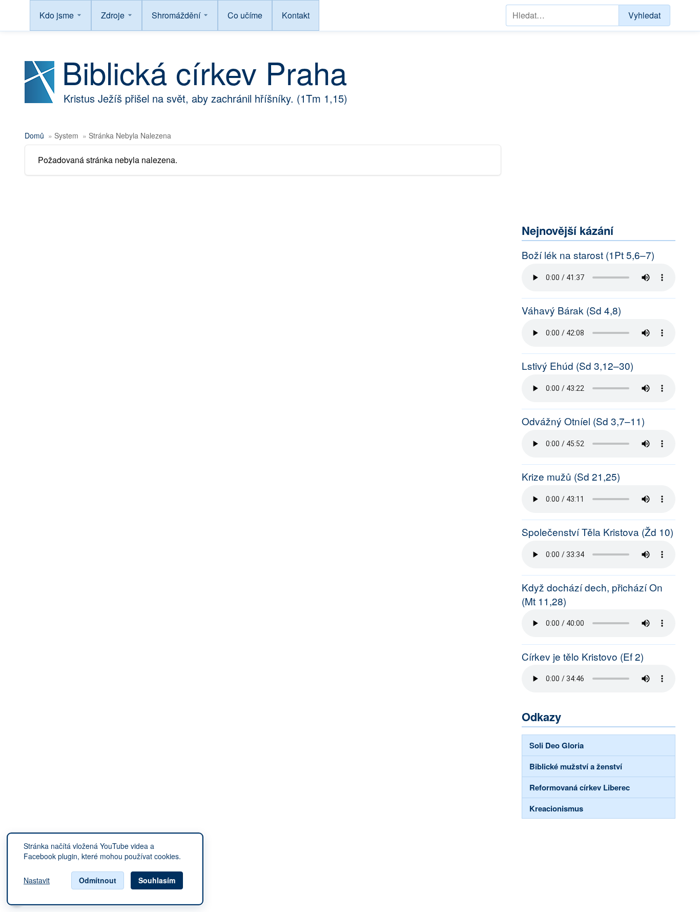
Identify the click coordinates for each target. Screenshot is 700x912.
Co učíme (245, 15)
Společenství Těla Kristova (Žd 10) (597, 532)
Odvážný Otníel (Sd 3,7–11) (583, 421)
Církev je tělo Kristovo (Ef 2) (583, 656)
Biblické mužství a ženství (575, 766)
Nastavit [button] (37, 880)
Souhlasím (156, 880)
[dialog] (105, 869)
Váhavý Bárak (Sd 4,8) (571, 310)
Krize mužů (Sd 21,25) (571, 476)
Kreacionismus (556, 808)
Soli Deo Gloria (556, 745)
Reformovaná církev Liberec (579, 787)
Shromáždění (176, 15)
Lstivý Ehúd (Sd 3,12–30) (577, 365)
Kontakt (296, 15)
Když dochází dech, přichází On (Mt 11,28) (592, 594)
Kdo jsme (56, 15)
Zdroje (113, 15)
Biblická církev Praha (204, 72)
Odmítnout (97, 880)
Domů (34, 135)
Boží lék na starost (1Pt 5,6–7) (588, 255)
